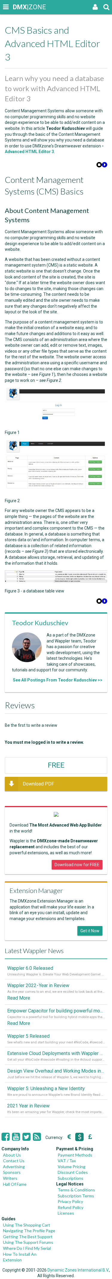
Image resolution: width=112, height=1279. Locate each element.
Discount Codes (73, 1172)
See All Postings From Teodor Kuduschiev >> (57, 680)
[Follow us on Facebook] (5, 1137)
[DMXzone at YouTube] (16, 1137)
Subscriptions (70, 1178)
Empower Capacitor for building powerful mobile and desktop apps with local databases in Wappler (56, 1011)
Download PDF (38, 784)
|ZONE (18, 7)
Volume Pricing (71, 1166)
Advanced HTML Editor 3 (29, 151)
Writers (10, 1178)
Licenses (66, 1213)
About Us (12, 1154)
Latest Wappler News (34, 951)
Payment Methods (75, 1154)
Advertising (14, 1166)
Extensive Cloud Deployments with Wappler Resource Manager (56, 1053)
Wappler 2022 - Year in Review (38, 985)
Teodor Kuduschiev (40, 623)
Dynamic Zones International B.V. (78, 1270)
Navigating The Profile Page (29, 1230)
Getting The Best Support (28, 1236)
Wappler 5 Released (28, 1036)
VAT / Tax (67, 1160)
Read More (18, 998)
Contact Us (13, 1160)
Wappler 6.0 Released (30, 968)
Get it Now (89, 930)
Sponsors (12, 1172)
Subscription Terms (76, 1195)
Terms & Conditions (76, 1189)
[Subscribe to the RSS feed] (37, 1137)
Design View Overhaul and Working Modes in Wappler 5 (56, 1071)
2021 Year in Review (28, 1106)
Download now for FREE (77, 864)
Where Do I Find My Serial (27, 1248)
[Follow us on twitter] (26, 1137)
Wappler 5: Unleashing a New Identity (46, 1088)
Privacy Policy (70, 1201)
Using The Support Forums (28, 1242)
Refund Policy (70, 1207)
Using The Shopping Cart (26, 1224)
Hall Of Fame (15, 1184)
